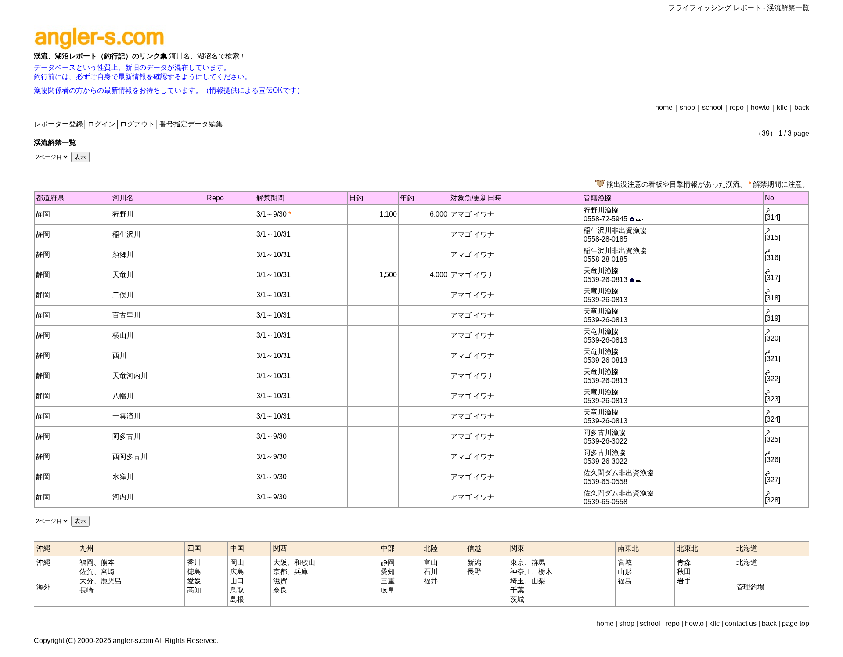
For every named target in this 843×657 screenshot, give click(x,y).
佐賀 (86, 571)
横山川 (122, 335)
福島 (625, 581)
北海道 (746, 562)
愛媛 (194, 581)
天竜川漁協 (601, 270)
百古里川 (126, 315)
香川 (194, 562)
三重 (388, 581)
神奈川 (520, 571)
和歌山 (304, 562)
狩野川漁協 (601, 210)
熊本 (108, 562)
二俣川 (122, 295)
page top (795, 623)
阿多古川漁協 (605, 432)
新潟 (474, 562)
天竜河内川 (130, 375)
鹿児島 (111, 581)
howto (760, 107)
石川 (431, 571)
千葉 (517, 590)
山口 (237, 581)
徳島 (194, 571)
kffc (782, 107)
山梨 (538, 581)
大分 (86, 581)
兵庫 (301, 571)
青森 (684, 562)
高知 (194, 590)
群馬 (538, 562)
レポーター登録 (58, 124)
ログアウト (137, 124)
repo (737, 107)
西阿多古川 (130, 456)
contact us (741, 623)
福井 (431, 581)
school (712, 107)
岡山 (237, 562)
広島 (237, 571)
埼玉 (517, 581)
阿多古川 (126, 436)
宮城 (625, 562)
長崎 (86, 590)
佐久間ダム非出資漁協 (619, 473)
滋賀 (280, 581)
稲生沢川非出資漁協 (615, 230)
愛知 (388, 571)
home (664, 107)
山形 (625, 571)
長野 (474, 571)
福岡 (86, 562)
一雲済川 (126, 416)
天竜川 (122, 274)
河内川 (122, 497)
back (801, 107)
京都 (280, 571)
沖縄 (43, 562)
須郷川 (122, 254)
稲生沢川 (126, 234)
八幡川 (122, 396)
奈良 (280, 590)
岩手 (684, 581)
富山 (431, 562)
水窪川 (122, 476)
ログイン (101, 124)
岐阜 (388, 590)
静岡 (43, 214)
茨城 (517, 599)
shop (687, 107)
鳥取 (237, 590)
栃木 (545, 571)
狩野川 (122, 214)
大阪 (280, 562)
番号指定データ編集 (191, 124)
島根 (237, 599)
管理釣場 (750, 587)
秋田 (684, 571)
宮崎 (108, 571)
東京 (517, 562)
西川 (119, 355)
